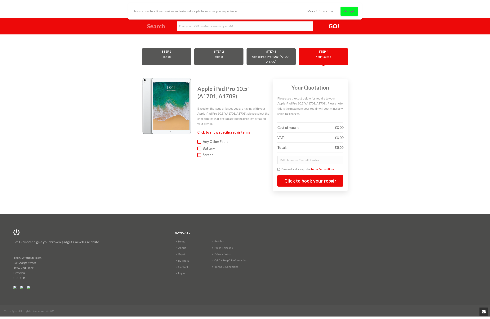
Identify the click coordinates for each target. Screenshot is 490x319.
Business (183, 260)
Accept (349, 11)
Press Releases (223, 247)
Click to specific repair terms (223, 132)
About (182, 247)
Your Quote (323, 54)
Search (156, 26)
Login (181, 273)
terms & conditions (322, 169)
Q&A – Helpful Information (230, 260)
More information (320, 11)
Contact (183, 266)
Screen (208, 155)
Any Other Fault (215, 142)
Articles (219, 241)
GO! (333, 26)
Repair (182, 254)
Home (181, 241)
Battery (209, 148)
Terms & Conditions (226, 266)
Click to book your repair (310, 181)
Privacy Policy (222, 254)
